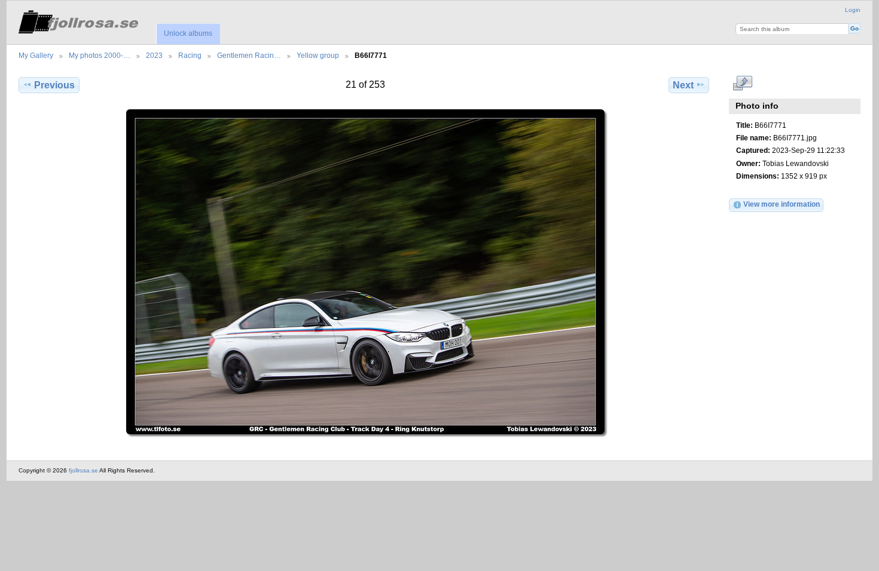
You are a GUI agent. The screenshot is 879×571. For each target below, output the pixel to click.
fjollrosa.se (83, 470)
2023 (154, 55)
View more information (781, 204)
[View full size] (365, 271)
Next (683, 85)
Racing (190, 55)
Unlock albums (188, 33)
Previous (54, 85)
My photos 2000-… (99, 55)
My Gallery (36, 55)
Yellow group (318, 55)
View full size (742, 83)
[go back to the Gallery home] (78, 20)
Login (852, 10)
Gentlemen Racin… (249, 55)
